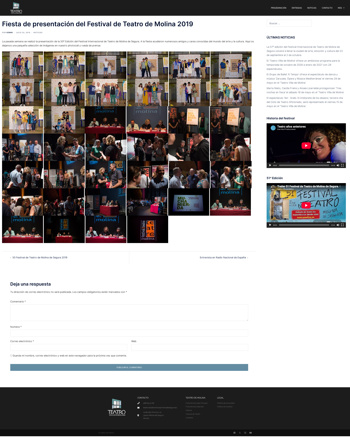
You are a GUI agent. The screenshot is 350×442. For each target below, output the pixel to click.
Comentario (18, 301)
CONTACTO (327, 8)
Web (133, 341)
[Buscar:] (289, 23)
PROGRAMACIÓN (278, 8)
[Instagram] (245, 433)
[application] (306, 145)
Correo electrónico (22, 341)
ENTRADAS (297, 8)
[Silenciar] (338, 165)
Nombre (16, 326)
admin (9, 32)
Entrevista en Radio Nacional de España (223, 257)
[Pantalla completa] (342, 165)
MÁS (340, 8)
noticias (38, 32)
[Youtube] (251, 433)
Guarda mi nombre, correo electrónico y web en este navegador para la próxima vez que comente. (70, 355)
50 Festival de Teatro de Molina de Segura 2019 (39, 257)
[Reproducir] (270, 165)
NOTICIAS (311, 8)
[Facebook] (235, 433)
